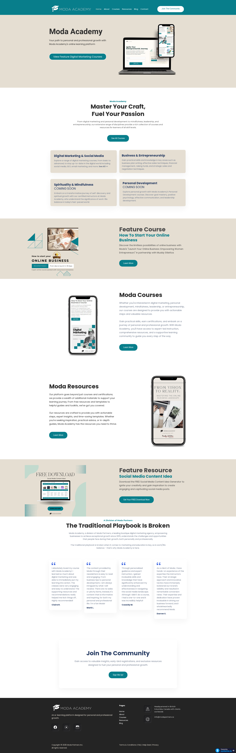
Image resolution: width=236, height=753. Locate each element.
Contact (144, 9)
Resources (127, 9)
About (107, 9)
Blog (136, 9)
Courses (116, 9)
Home (98, 9)
